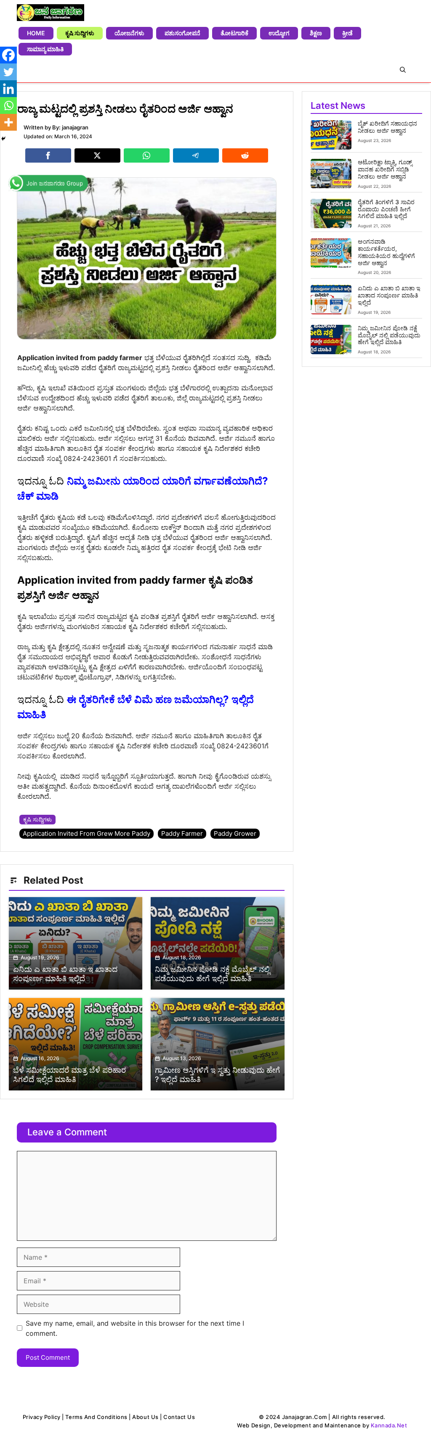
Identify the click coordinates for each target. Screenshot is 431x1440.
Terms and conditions (96, 1417)
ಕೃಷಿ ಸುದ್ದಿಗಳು (79, 33)
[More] (8, 122)
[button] (402, 69)
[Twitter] (8, 71)
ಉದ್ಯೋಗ (279, 33)
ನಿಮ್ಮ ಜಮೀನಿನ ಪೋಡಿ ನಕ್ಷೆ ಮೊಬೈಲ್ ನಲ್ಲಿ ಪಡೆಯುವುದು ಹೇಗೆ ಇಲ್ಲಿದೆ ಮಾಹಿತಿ (389, 335)
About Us (145, 1417)
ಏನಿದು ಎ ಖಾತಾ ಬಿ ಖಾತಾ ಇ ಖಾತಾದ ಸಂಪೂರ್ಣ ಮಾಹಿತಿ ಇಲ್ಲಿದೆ (389, 295)
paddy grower (235, 833)
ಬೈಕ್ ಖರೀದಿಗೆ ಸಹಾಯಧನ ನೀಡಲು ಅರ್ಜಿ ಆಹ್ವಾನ (387, 127)
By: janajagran (70, 127)
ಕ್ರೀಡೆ (347, 33)
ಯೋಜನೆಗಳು (129, 33)
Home (36, 33)
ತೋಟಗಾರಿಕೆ (234, 33)
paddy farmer (182, 833)
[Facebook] (8, 55)
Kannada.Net (389, 1425)
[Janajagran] (50, 12)
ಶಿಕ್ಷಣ (316, 33)
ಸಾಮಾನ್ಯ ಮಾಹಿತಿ (45, 49)
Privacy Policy (42, 1417)
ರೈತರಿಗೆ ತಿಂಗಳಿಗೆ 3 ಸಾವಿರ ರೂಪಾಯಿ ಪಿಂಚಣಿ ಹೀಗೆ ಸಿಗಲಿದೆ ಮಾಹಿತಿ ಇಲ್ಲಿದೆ (386, 209)
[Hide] (3, 138)
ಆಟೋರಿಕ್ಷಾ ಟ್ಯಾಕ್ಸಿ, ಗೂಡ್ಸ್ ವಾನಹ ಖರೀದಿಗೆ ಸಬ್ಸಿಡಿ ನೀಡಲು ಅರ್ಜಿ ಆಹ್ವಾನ (385, 169)
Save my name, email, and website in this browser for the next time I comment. (135, 1328)
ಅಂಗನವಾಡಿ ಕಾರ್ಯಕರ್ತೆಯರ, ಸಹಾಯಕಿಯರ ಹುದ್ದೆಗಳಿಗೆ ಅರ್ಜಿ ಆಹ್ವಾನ (386, 252)
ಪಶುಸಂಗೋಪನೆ (182, 33)
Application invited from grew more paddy (86, 833)
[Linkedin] (8, 88)
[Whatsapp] (8, 105)
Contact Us (179, 1417)
